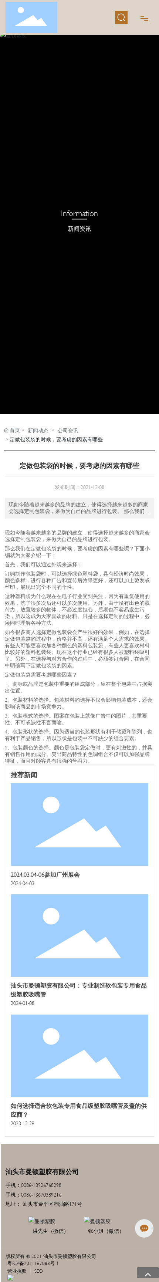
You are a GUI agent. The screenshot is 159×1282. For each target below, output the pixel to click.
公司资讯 (68, 430)
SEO (38, 1270)
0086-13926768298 (41, 1184)
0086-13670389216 (42, 1194)
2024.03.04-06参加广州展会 (45, 874)
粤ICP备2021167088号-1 (33, 1263)
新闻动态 (38, 430)
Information (79, 212)
